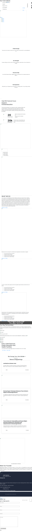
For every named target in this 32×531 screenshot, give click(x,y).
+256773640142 (6, 475)
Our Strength (16, 60)
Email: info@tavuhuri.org (7, 476)
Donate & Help (16, 72)
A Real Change (16, 48)
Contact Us (10, 12)
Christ (6, 430)
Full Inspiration (16, 84)
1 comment (27, 430)
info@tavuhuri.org (4, 488)
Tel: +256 (1, 485)
